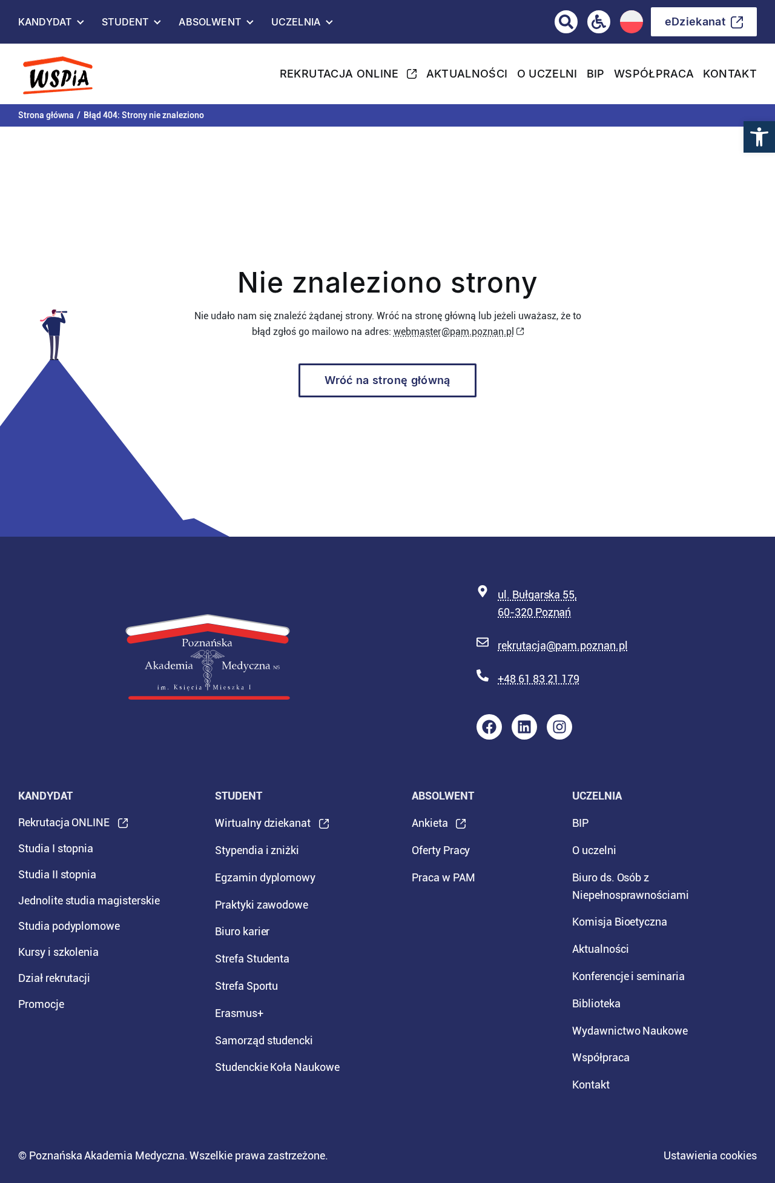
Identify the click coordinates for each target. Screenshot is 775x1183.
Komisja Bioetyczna (619, 921)
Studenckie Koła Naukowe (277, 1067)
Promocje (41, 1004)
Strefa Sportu (246, 985)
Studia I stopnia (55, 848)
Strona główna (46, 115)
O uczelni (547, 73)
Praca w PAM (443, 877)
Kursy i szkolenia (58, 952)
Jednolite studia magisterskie (89, 900)
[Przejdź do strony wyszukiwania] (566, 21)
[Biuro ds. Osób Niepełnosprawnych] (598, 21)
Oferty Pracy (441, 850)
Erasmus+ (239, 1013)
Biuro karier (242, 931)
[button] (759, 137)
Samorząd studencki (264, 1040)
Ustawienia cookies (710, 1155)
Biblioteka (596, 1003)
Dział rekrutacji (54, 978)
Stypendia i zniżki (257, 850)
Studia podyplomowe (69, 926)
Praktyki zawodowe (261, 904)
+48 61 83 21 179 (538, 678)
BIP (596, 73)
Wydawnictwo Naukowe (630, 1030)
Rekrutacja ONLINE (339, 77)
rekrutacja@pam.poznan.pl (563, 645)
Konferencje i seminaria (628, 976)
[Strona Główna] (67, 74)
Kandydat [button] (44, 25)
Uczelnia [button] (295, 25)
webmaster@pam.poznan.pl (454, 331)
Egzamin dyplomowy (265, 877)
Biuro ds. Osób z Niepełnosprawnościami (630, 886)
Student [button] (125, 25)
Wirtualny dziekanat (263, 827)
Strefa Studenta (252, 958)
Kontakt (730, 73)
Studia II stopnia (57, 874)
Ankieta (430, 827)
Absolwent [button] (209, 25)
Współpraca (654, 73)
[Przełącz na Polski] (631, 21)
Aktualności (467, 73)
